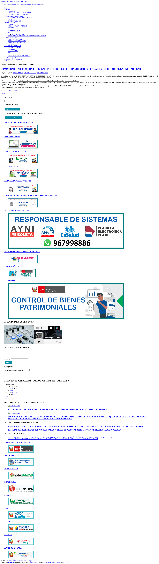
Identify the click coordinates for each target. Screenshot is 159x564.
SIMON (10, 24)
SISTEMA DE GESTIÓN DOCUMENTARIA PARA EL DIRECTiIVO (31, 195)
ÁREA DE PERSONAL (15, 39)
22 (7, 394)
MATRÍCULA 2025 (14, 31)
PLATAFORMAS (9, 22)
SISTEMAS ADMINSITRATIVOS (18, 14)
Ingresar (8, 362)
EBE (9, 54)
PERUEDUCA (10, 482)
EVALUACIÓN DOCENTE (13, 59)
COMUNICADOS (42, 73)
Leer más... (4, 93)
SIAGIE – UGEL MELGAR (15, 152)
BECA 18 (8, 535)
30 (9, 396)
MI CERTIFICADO (18, 34)
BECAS (6, 61)
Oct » (13, 398)
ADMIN (26, 73)
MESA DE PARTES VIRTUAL (17, 26)
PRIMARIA (11, 49)
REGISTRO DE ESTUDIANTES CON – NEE (22, 252)
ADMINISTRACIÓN (10, 37)
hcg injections (33, 562)
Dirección (7, 9)
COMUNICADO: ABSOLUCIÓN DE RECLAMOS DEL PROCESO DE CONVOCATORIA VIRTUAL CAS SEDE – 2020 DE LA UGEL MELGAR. (71, 69)
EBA (9, 52)
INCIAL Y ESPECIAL (15, 47)
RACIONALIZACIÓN (15, 21)
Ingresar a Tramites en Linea (12, 109)
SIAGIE (10, 29)
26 (14, 394)
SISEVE (7, 508)
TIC (9, 32)
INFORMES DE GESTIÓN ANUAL (19, 56)
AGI (34, 73)
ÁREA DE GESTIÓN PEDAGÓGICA (19, 122)
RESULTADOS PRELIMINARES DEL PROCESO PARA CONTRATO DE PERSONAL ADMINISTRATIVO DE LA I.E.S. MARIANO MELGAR (64, 430)
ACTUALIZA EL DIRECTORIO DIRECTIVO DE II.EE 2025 (27, 36)
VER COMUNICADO (10, 90)
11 (12, 390)
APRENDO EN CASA (13, 548)
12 (14, 390)
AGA (31, 73)
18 (13, 392)
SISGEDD (11, 27)
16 (9, 392)
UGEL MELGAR (11, 469)
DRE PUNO (9, 456)
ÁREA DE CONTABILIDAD (17, 41)
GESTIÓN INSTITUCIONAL (13, 16)
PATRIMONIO (12, 44)
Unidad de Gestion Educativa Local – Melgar (19, 561)
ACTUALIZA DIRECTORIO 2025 (17, 181)
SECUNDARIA (13, 51)
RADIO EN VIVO (10, 57)
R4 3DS (65, 562)
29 (7, 396)
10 (11, 390)
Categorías (7, 370)
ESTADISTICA (13, 19)
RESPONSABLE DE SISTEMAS (17, 210)
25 (13, 394)
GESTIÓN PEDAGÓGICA (12, 46)
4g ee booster (47, 562)
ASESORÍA (11, 11)
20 (16, 392)
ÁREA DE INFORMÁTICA (16, 42)
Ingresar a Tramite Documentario (13, 117)
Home (6, 8)
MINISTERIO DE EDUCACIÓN (17, 442)
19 (14, 392)
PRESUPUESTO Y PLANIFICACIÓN (20, 17)
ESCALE (8, 522)
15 (7, 392)
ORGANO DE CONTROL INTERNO (19, 13)
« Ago (6, 398)
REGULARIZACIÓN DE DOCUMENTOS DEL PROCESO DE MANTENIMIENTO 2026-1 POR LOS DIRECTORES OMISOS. (58, 409)
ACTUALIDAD (18, 73)
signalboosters (56, 562)
